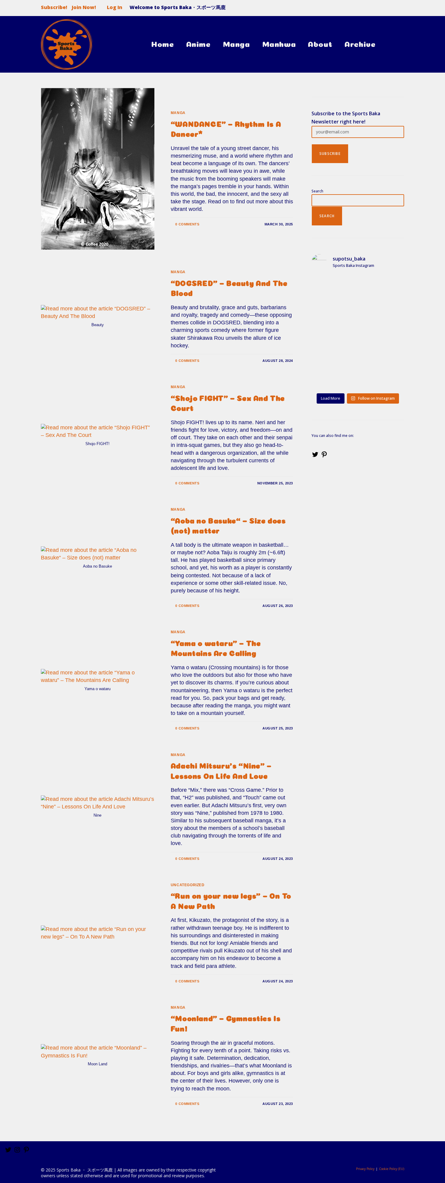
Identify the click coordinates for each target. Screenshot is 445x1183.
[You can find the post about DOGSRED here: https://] (382, 318)
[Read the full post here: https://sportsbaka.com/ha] (382, 376)
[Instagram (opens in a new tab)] (399, 9)
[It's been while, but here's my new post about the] (334, 347)
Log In (114, 7)
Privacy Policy (365, 1169)
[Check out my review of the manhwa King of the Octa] (334, 376)
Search (317, 191)
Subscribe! (54, 7)
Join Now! (84, 7)
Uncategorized (188, 885)
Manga (178, 113)
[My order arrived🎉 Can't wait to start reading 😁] (382, 347)
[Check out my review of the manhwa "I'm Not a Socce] (334, 289)
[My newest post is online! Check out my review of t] (382, 289)
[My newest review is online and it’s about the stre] (334, 318)
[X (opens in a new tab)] (376, 9)
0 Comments (187, 224)
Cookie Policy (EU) (391, 1169)
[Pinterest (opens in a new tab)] (388, 9)
